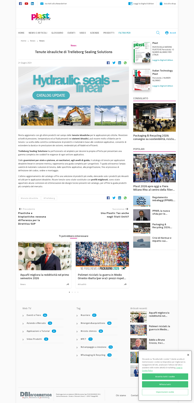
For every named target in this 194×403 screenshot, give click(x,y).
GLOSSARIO (57, 32)
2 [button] (72, 292)
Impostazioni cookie (165, 391)
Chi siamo (121, 395)
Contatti (135, 395)
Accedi (173, 32)
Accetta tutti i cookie (165, 376)
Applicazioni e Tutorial (41, 331)
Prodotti (108, 32)
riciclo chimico (92, 331)
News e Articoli (38, 32)
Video (83, 32)
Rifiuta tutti (165, 384)
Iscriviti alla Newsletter (56, 3)
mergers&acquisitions (96, 323)
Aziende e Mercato (39, 323)
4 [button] (77, 292)
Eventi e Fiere (36, 315)
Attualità (82, 284)
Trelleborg (50, 198)
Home (23, 40)
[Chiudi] (188, 355)
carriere (88, 315)
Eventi (71, 32)
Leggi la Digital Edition (143, 3)
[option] (45, 265)
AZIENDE (94, 32)
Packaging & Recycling (96, 355)
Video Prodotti (37, 339)
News (33, 40)
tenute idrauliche (30, 198)
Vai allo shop (170, 3)
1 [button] (69, 292)
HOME (21, 32)
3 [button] (75, 292)
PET (87, 339)
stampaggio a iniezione (97, 347)
